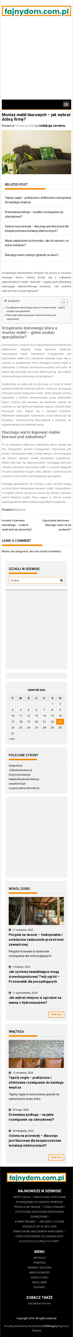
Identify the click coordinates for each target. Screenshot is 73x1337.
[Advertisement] (36, 61)
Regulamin (39, 1282)
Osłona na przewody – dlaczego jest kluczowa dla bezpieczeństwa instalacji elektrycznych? (35, 1140)
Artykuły (39, 1257)
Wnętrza (19, 509)
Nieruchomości (39, 1272)
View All (56, 1014)
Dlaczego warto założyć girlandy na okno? (31, 255)
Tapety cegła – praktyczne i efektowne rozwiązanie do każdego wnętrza (36, 1082)
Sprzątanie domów (39, 1303)
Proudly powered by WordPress (22, 1326)
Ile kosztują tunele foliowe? (39, 1241)
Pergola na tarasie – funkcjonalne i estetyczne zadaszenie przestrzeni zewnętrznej (36, 939)
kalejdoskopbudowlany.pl (24, 779)
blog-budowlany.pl (20, 774)
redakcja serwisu (52, 126)
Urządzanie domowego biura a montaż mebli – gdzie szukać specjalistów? (35, 309)
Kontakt (39, 1287)
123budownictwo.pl (20, 770)
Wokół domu (39, 1277)
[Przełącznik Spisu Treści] (62, 302)
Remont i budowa (39, 1267)
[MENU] (66, 104)
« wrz (12, 738)
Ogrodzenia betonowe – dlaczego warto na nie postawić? (56, 525)
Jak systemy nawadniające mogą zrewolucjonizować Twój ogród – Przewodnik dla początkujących (34, 976)
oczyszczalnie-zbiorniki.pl (24, 788)
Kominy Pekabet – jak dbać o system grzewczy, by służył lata (39, 1224)
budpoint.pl (15, 765)
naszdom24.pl (17, 783)
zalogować (21, 551)
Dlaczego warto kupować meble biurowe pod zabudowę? (31, 317)
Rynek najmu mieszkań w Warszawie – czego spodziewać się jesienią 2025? (39, 1234)
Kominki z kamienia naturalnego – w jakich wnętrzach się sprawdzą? (17, 525)
